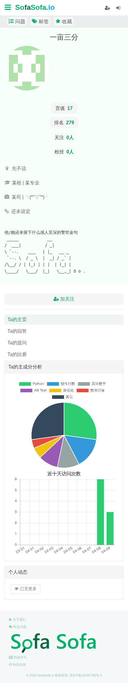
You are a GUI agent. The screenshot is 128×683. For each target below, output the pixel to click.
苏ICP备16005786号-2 (86, 675)
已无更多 (28, 588)
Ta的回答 (17, 331)
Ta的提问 (17, 342)
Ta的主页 (17, 319)
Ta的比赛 (17, 354)
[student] (107, 8)
